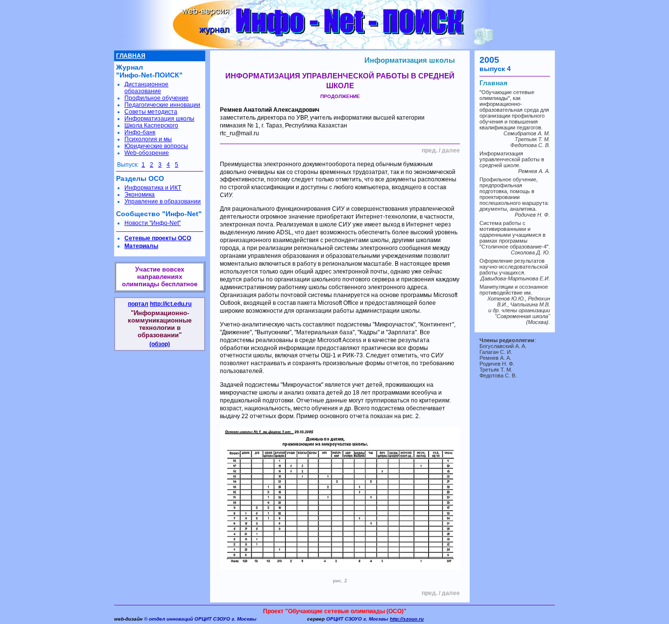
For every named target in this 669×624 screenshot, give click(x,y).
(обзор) (159, 344)
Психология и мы (148, 139)
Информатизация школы (409, 60)
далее (451, 150)
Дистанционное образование (146, 88)
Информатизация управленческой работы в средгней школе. (511, 159)
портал (138, 303)
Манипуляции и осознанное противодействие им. (513, 290)
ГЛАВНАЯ (130, 55)
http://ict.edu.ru (170, 303)
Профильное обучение (156, 98)
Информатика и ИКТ (152, 187)
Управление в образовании (162, 201)
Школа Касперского (151, 125)
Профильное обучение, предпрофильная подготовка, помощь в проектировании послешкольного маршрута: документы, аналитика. (514, 194)
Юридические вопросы (156, 146)
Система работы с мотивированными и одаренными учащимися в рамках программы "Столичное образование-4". (514, 235)
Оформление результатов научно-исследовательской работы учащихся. (513, 266)
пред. (429, 150)
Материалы (141, 246)
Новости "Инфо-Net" (152, 223)
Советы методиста (150, 111)
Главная (493, 83)
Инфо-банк (139, 132)
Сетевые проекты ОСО (157, 238)
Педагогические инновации (162, 104)
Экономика (139, 194)
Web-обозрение (146, 153)
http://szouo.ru (407, 619)
